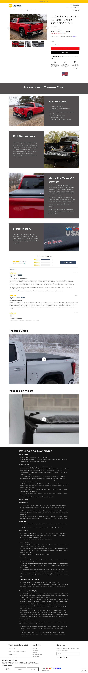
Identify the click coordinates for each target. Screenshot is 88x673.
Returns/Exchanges (37, 654)
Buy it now (65, 52)
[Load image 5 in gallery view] (41, 44)
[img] (13, 273)
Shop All (12, 10)
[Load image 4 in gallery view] (35, 44)
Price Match (35, 650)
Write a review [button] (68, 262)
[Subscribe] (78, 653)
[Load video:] (44, 359)
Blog (26, 10)
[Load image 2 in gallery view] (21, 44)
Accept (20, 669)
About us (35, 648)
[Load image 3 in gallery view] (28, 44)
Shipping (35, 652)
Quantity (53, 41)
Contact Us (33, 10)
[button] (73, 9)
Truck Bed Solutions (45, 670)
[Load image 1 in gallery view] (15, 44)
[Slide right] (47, 28)
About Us (20, 10)
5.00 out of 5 (23, 261)
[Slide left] (8, 28)
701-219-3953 (76, 5)
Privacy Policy (36, 656)
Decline (33, 669)
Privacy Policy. (8, 665)
